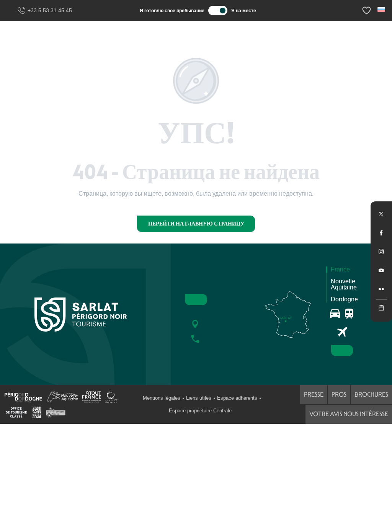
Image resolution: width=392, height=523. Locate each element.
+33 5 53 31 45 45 (50, 10)
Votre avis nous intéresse (348, 414)
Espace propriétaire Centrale (200, 410)
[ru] (382, 9)
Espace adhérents (237, 398)
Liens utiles (198, 398)
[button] (382, 9)
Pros (339, 395)
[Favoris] (367, 10)
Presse (313, 395)
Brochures (371, 395)
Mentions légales (161, 398)
